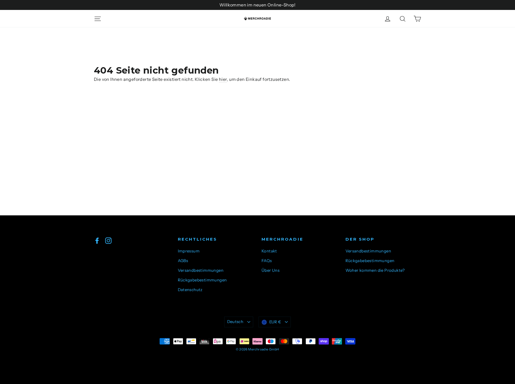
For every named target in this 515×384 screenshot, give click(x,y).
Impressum (189, 251)
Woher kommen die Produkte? (375, 270)
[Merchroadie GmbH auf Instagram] (108, 240)
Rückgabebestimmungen (202, 280)
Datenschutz (190, 289)
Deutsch (235, 321)
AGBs (183, 260)
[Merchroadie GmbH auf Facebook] (97, 240)
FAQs (267, 260)
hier (223, 79)
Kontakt (269, 251)
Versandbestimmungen (201, 270)
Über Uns (270, 270)
